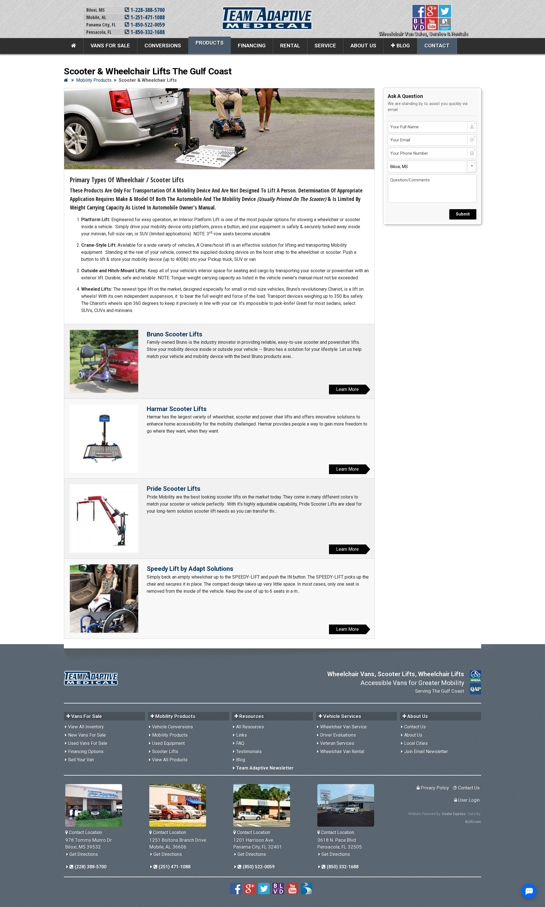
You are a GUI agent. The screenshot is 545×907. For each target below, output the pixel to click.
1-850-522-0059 (147, 24)
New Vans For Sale (87, 735)
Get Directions (84, 854)
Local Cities (416, 743)
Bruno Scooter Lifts (174, 334)
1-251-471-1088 (147, 17)
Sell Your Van (81, 760)
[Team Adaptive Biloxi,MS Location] (96, 805)
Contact (437, 45)
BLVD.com (473, 822)
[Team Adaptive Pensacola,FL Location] (348, 805)
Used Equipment (168, 743)
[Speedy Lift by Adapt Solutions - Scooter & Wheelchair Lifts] (104, 598)
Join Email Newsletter (426, 751)
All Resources (250, 727)
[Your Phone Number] (432, 153)
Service (325, 45)
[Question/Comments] (432, 188)
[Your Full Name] (432, 127)
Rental (290, 45)
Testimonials (249, 751)
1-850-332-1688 (147, 32)
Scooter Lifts (165, 751)
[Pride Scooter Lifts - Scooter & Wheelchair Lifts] (104, 518)
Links (241, 735)
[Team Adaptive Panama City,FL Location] (264, 805)
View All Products (170, 760)
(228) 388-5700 (90, 867)
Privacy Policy (434, 788)
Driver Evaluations (338, 735)
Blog (402, 45)
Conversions (162, 45)
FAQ (240, 743)
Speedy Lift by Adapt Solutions (190, 568)
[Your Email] (432, 140)
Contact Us (415, 727)
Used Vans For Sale (87, 743)
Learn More (347, 389)
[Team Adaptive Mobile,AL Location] (180, 805)
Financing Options (86, 751)
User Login (468, 800)
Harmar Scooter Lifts (177, 408)
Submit (463, 214)
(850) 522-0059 (258, 867)
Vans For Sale (110, 45)
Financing (252, 45)
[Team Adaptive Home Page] (73, 46)
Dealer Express (454, 814)
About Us (363, 45)
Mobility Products (170, 735)
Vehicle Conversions (172, 727)
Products (210, 42)
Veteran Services (337, 743)
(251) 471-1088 (174, 867)
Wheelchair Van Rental (342, 751)
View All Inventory (86, 727)
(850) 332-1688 (342, 867)
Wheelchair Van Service (343, 727)
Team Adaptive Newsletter (265, 768)
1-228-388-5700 (147, 9)
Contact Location (85, 832)
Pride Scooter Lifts (173, 488)
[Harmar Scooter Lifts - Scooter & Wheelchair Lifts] (104, 439)
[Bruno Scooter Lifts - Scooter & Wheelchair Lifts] (104, 361)
